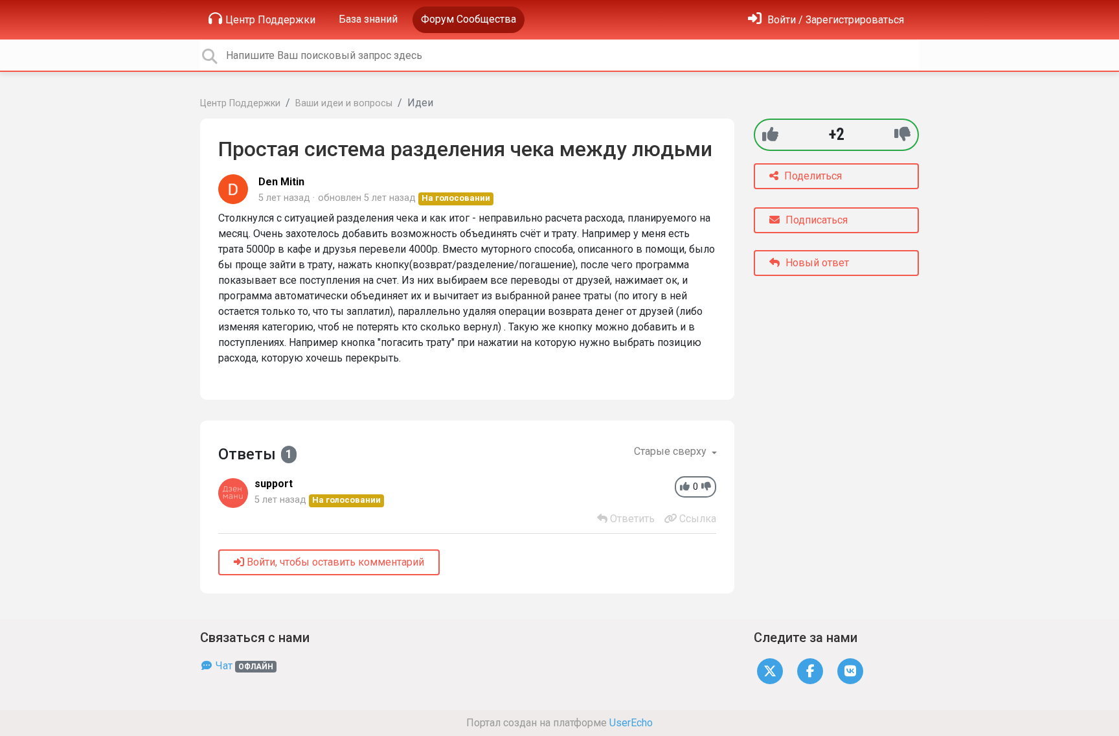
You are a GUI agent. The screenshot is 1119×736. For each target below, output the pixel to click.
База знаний (368, 19)
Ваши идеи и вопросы (343, 103)
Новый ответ (816, 263)
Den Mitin (281, 182)
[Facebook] (810, 671)
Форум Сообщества (468, 19)
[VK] (850, 671)
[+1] (770, 134)
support (273, 483)
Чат (243, 666)
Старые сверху (671, 451)
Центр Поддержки (270, 20)
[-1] (902, 134)
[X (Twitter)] (770, 671)
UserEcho (631, 723)
